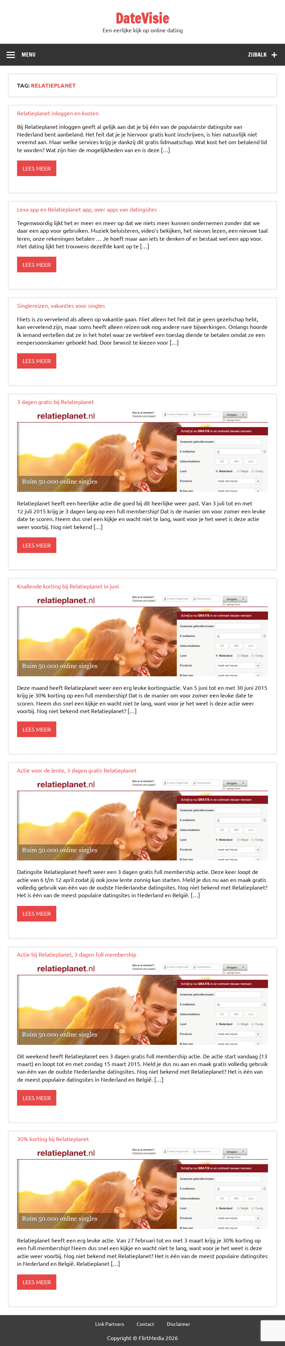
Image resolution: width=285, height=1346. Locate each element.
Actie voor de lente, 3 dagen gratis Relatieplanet (77, 770)
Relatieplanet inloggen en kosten (58, 112)
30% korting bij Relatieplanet (53, 1138)
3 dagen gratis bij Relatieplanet (55, 401)
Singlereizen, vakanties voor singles (61, 305)
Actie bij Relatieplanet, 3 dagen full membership (76, 954)
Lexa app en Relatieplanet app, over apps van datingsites (87, 209)
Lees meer (37, 168)
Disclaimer (178, 1323)
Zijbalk (257, 54)
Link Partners (109, 1323)
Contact (145, 1323)
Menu (28, 54)
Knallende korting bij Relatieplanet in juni (68, 586)
